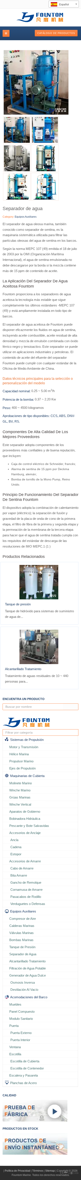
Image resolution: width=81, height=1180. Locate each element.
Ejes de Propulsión (22, 768)
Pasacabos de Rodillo (25, 896)
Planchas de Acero (23, 1083)
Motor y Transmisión (23, 747)
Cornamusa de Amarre (26, 889)
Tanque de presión (18, 604)
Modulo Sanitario (21, 1018)
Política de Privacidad (17, 1170)
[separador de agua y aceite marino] (16, 158)
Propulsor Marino (21, 761)
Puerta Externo (21, 1033)
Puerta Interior (20, 1040)
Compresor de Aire (22, 918)
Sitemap (50, 1170)
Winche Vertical (20, 804)
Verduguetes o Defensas (27, 904)
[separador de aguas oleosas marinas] (45, 186)
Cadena (15, 847)
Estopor (15, 854)
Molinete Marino (20, 783)
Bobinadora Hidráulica (24, 818)
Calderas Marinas (21, 926)
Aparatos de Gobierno (24, 811)
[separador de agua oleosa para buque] (16, 186)
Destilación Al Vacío (24, 989)
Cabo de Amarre (21, 868)
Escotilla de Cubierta (24, 1061)
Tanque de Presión (22, 947)
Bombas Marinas (21, 940)
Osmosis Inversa (22, 982)
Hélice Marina (19, 754)
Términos (37, 1170)
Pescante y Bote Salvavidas (29, 826)
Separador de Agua (22, 954)
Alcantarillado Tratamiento (23, 669)
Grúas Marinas (19, 797)
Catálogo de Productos (56, 33)
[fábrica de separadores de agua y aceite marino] (40, 82)
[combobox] (64, 4)
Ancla (14, 840)
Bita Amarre (18, 875)
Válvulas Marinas (21, 933)
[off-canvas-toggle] (6, 33)
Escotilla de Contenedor (27, 1068)
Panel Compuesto (22, 1011)
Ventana (15, 1047)
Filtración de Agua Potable (27, 968)
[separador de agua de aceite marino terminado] (45, 129)
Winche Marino (19, 790)
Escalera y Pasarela (23, 1075)
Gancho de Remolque (25, 882)
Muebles (15, 1004)
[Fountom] (40, 17)
